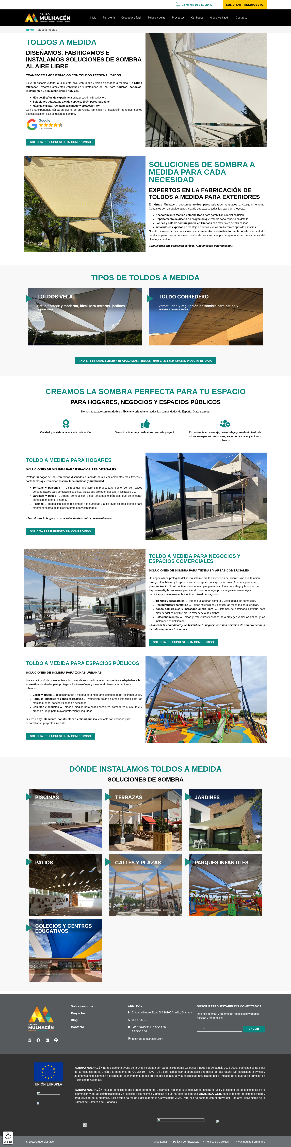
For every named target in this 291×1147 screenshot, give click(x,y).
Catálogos (197, 17)
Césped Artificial (131, 17)
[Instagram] (29, 1040)
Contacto (241, 17)
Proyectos (178, 17)
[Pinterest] (56, 1040)
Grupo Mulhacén (219, 17)
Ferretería (109, 17)
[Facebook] (38, 1040)
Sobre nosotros (82, 1006)
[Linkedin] (47, 1040)
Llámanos (197, 4)
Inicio (93, 17)
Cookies (8, 1141)
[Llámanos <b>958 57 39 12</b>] (177, 4)
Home (30, 29)
